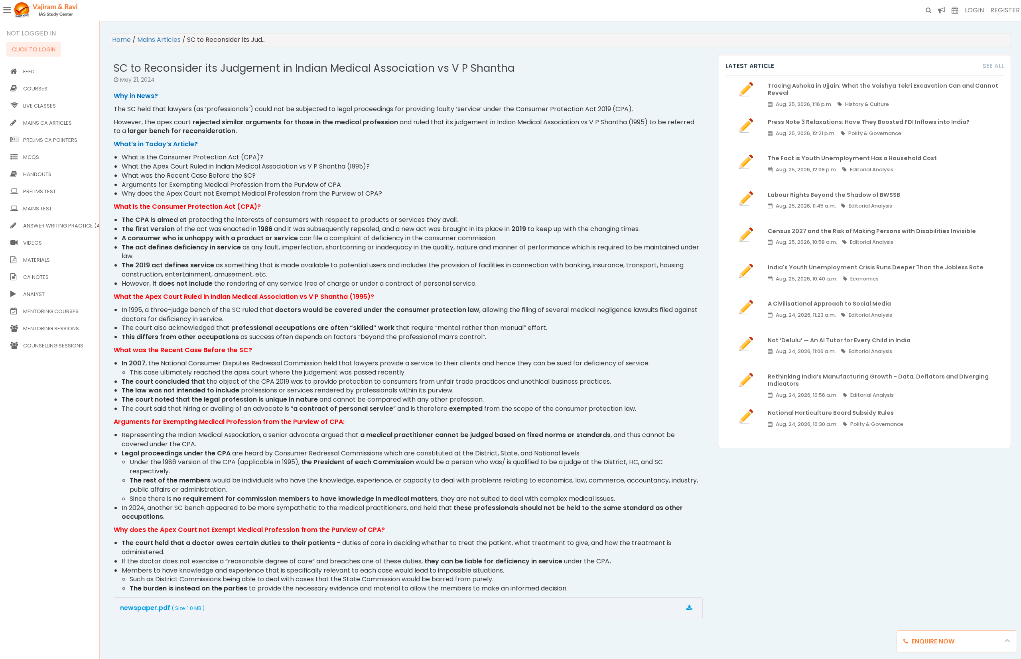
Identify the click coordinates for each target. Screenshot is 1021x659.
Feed (29, 71)
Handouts (37, 174)
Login (974, 10)
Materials (36, 260)
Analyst (34, 294)
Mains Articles (159, 39)
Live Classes (39, 106)
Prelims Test (39, 191)
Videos (32, 243)
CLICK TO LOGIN (33, 49)
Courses (35, 88)
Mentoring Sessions (51, 328)
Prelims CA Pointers (50, 140)
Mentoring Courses (51, 311)
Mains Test (37, 208)
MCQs (31, 157)
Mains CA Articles (47, 123)
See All (993, 66)
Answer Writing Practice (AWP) (59, 225)
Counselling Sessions (53, 345)
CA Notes (36, 277)
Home (122, 39)
